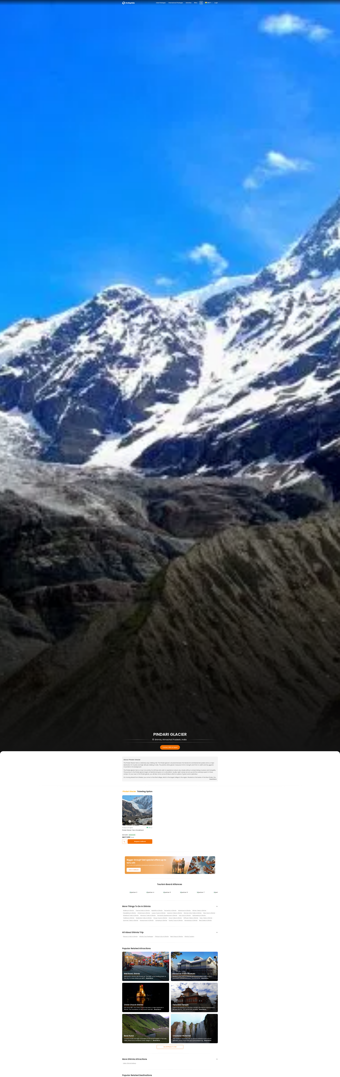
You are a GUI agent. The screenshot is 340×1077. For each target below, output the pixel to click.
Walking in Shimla (128, 910)
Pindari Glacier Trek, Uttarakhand (133, 830)
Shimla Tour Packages (146, 936)
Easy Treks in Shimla (206, 918)
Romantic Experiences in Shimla (167, 915)
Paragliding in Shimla (129, 913)
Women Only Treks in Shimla (192, 913)
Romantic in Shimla (170, 910)
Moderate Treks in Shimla (144, 918)
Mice (195, 2)
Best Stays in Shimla (176, 936)
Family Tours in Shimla (176, 920)
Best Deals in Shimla (205, 920)
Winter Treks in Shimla (199, 910)
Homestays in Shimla (190, 920)
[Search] (201, 3)
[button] (124, 810)
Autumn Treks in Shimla (174, 913)
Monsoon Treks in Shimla (148, 915)
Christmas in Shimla (144, 913)
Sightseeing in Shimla (199, 915)
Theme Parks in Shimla (143, 910)
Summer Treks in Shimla (130, 920)
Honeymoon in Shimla (146, 920)
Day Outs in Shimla (185, 915)
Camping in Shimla (161, 920)
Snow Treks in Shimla (175, 918)
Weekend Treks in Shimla (130, 915)
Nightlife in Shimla (156, 910)
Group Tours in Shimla (160, 918)
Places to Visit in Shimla (130, 936)
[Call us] (124, 841)
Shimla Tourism (189, 936)
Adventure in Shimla (184, 910)
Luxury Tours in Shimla (158, 913)
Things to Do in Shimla (162, 936)
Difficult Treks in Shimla (191, 918)
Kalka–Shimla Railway (129, 1063)
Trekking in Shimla (128, 918)
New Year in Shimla (209, 913)
